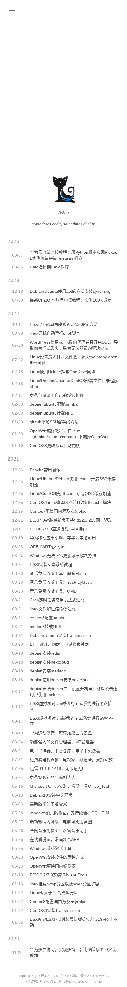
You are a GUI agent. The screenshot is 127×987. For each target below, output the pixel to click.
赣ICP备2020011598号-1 (90, 975)
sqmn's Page (28, 975)
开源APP (47, 975)
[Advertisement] (63, 66)
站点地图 (62, 975)
